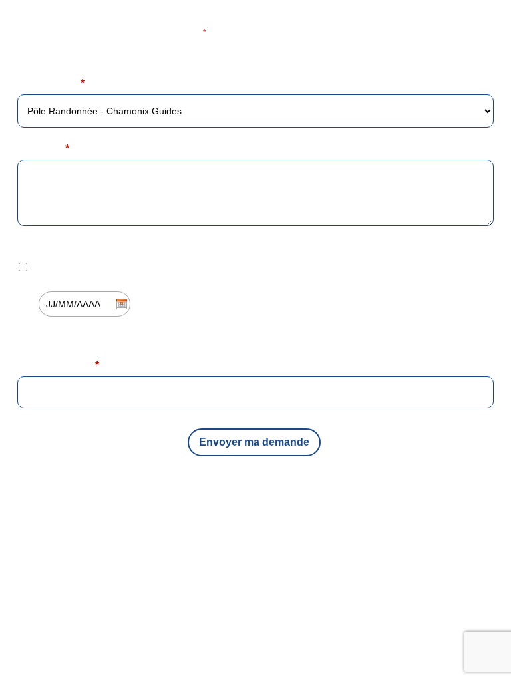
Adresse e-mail (58, 365)
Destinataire (51, 83)
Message (43, 148)
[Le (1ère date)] (255, 288)
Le (24, 303)
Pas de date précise (72, 266)
